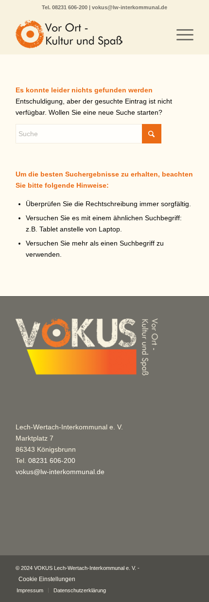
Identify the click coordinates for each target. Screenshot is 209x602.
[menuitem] (180, 34)
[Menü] (180, 34)
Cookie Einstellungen (46, 579)
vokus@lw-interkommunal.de (129, 7)
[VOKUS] (86, 34)
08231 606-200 (70, 7)
